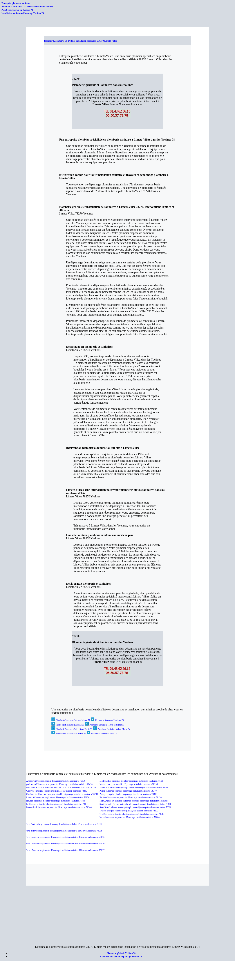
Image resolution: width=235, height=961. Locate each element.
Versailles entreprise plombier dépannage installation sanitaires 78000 (130, 817)
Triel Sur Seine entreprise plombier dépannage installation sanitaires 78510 (132, 814)
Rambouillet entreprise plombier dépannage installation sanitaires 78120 (131, 797)
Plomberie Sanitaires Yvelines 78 (109, 720)
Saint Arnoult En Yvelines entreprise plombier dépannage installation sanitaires (134, 800)
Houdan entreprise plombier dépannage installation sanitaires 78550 (55, 800)
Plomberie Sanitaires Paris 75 (104, 733)
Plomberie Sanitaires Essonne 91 (70, 725)
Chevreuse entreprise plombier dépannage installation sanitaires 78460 (56, 791)
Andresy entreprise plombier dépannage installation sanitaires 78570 (55, 781)
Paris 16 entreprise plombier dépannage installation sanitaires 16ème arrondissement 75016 (65, 843)
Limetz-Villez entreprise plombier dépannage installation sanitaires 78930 (57, 797)
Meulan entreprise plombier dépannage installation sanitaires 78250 (129, 784)
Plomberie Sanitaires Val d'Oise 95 (71, 733)
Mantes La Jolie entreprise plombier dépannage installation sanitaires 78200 (59, 807)
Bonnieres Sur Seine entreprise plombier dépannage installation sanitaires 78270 (61, 787)
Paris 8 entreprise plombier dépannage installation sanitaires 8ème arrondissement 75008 (64, 830)
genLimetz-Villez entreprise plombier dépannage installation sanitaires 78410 (59, 784)
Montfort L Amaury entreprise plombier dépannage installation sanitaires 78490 (134, 787)
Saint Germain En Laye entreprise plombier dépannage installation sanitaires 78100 (135, 804)
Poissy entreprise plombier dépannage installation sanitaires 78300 (128, 794)
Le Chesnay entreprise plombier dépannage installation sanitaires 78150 (57, 804)
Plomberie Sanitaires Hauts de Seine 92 (106, 725)
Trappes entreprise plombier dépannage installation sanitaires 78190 (129, 810)
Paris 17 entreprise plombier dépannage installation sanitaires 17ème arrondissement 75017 (65, 850)
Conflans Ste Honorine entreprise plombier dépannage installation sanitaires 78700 (62, 794)
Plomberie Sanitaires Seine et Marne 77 (73, 720)
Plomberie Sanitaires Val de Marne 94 (113, 729)
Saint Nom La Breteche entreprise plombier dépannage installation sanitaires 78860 (135, 807)
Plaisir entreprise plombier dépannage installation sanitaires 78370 (128, 791)
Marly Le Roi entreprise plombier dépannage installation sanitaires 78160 (131, 781)
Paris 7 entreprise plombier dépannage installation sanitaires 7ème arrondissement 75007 (64, 824)
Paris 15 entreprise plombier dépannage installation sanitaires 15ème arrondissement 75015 (65, 837)
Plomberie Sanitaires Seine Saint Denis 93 (74, 729)
